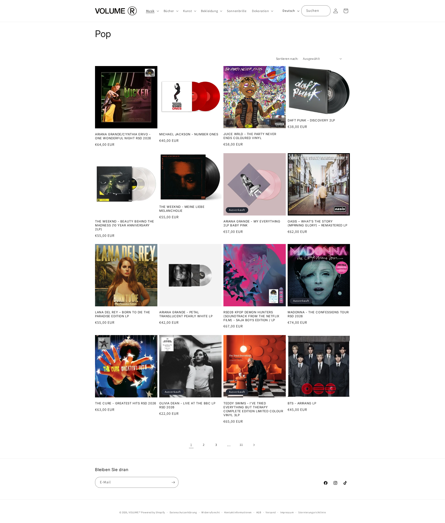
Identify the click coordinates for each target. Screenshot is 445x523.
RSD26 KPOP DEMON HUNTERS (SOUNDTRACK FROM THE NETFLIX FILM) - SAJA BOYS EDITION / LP (251, 316)
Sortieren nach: (287, 59)
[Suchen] (325, 11)
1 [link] (191, 444)
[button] (152, 11)
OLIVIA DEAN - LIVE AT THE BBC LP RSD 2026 (187, 405)
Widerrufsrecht (210, 512)
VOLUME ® (135, 512)
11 (241, 445)
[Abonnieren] (173, 482)
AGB (258, 512)
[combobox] (316, 11)
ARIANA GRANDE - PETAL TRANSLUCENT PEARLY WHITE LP (186, 314)
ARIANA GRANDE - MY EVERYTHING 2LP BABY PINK (251, 223)
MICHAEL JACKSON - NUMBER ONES (188, 134)
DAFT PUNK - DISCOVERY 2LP (311, 120)
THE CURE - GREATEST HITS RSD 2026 (125, 403)
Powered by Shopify (153, 512)
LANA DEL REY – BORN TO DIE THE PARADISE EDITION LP (122, 314)
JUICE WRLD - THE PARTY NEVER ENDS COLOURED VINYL (249, 135)
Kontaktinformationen (238, 512)
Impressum (287, 512)
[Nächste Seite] (254, 445)
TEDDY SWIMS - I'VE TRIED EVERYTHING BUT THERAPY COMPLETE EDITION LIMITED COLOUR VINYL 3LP (253, 409)
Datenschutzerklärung (183, 512)
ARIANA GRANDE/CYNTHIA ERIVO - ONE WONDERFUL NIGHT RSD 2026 (123, 136)
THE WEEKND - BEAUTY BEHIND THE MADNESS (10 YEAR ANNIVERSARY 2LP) (124, 225)
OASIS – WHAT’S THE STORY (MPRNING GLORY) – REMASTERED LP (317, 223)
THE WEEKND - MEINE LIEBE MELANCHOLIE (181, 208)
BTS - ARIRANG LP (302, 403)
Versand (271, 512)
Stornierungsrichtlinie (312, 512)
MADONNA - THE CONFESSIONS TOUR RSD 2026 (318, 314)
